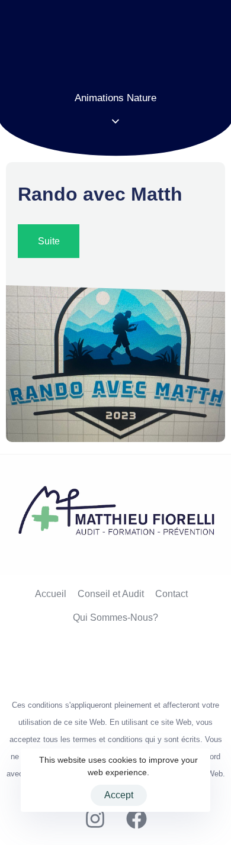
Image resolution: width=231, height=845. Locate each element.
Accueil (50, 594)
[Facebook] (136, 818)
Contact (171, 594)
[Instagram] (95, 818)
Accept (118, 795)
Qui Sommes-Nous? (115, 617)
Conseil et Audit (111, 594)
